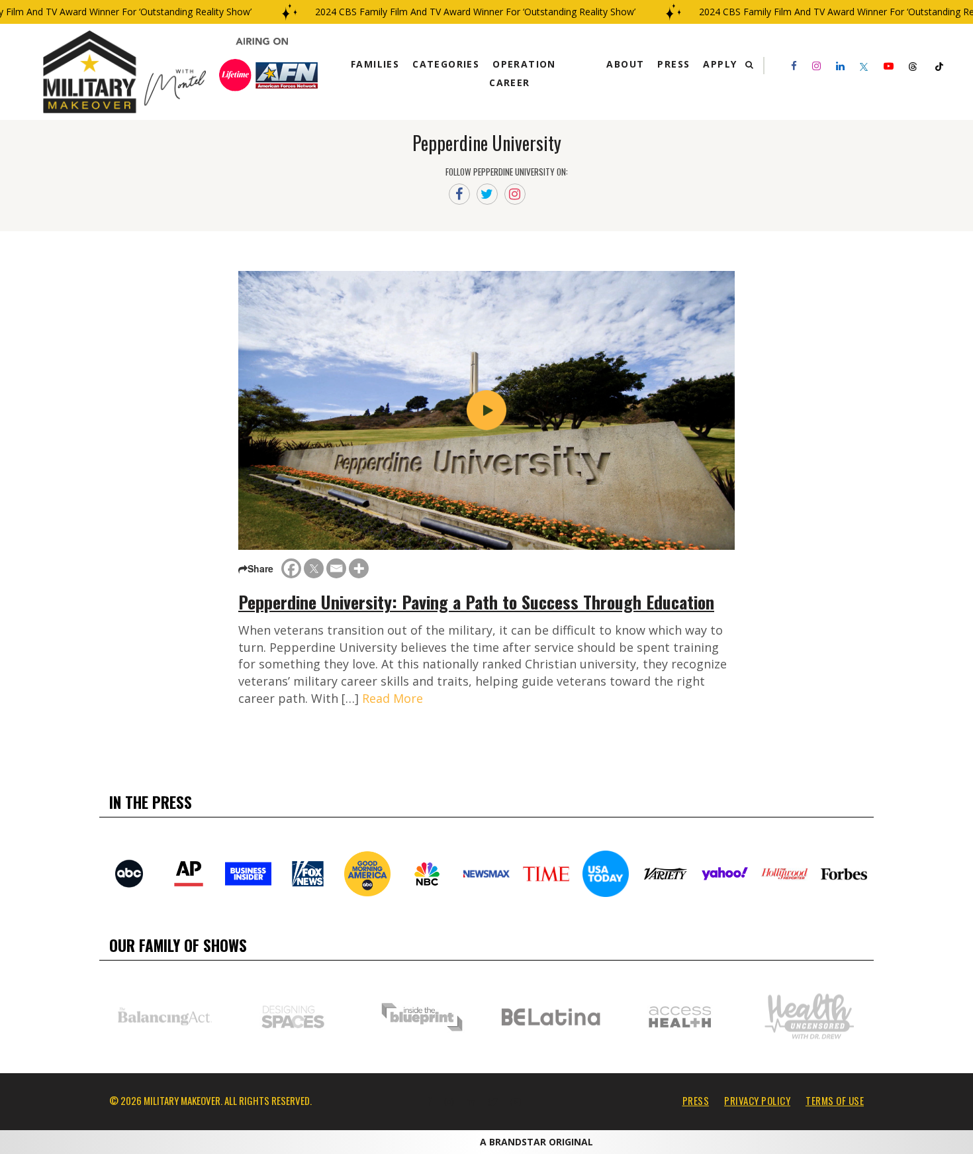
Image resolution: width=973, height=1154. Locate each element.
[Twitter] (314, 568)
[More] (359, 568)
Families (375, 64)
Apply (720, 64)
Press (673, 64)
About (625, 64)
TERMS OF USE (835, 1100)
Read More (392, 698)
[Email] (336, 568)
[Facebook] (291, 568)
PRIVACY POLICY (757, 1100)
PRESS (696, 1100)
